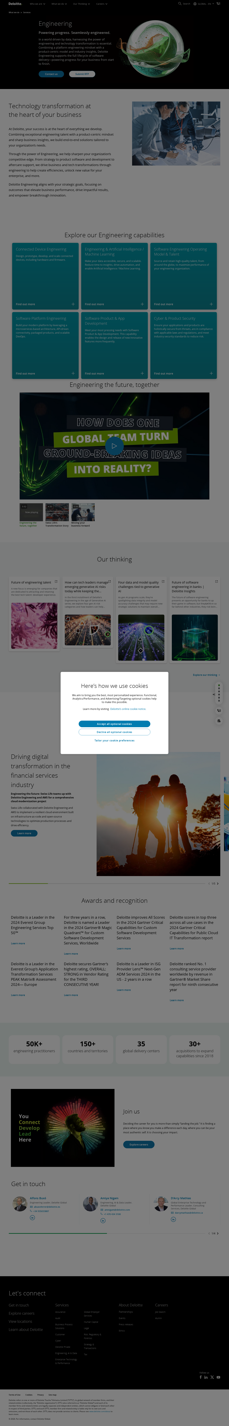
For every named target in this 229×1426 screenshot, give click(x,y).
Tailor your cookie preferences (115, 740)
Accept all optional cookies (114, 724)
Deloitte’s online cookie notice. (128, 709)
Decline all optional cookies (114, 732)
